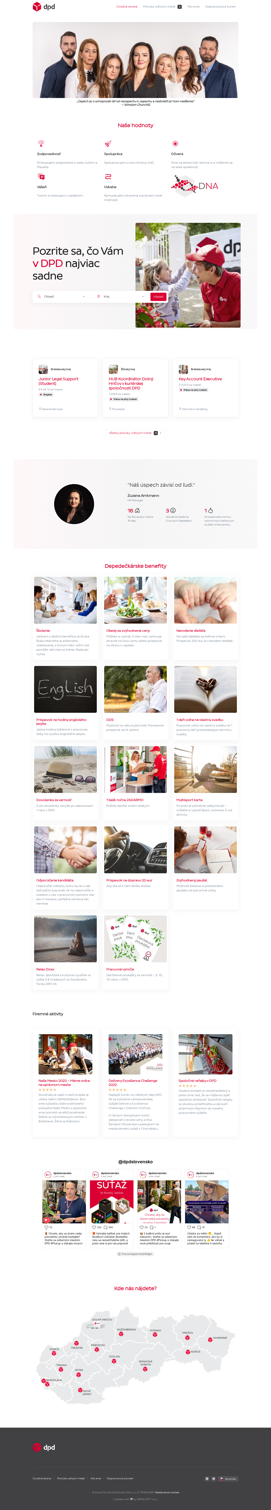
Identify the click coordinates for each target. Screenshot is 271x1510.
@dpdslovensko (135, 1161)
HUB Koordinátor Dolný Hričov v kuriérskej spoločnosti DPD (131, 384)
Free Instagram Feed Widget (137, 1254)
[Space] (44, 1447)
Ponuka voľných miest (161, 6)
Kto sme (194, 6)
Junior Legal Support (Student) (58, 381)
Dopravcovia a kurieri (221, 6)
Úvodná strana (126, 6)
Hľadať (158, 297)
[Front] (44, 7)
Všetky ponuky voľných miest (133, 433)
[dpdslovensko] (48, 1174)
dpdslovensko (62, 1173)
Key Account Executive (200, 379)
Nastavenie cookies (167, 1492)
